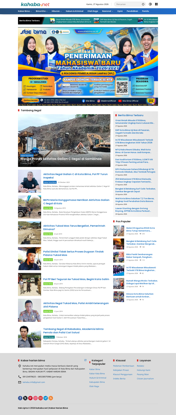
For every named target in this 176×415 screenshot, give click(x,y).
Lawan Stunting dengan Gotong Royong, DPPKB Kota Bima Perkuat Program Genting (132, 210)
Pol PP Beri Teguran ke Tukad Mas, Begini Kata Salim (76, 279)
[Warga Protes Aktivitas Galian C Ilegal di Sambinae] (64, 140)
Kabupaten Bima (97, 382)
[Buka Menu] (156, 4)
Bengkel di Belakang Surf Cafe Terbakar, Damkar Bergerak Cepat (135, 190)
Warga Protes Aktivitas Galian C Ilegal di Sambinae (61, 159)
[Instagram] (35, 398)
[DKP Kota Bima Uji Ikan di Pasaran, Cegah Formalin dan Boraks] (81, 20)
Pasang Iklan (143, 374)
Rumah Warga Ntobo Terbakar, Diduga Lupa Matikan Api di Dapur (142, 282)
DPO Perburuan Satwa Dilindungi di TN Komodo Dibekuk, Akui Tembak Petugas (135, 170)
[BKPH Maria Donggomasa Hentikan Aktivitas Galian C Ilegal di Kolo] (29, 207)
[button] (143, 4)
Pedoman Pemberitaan (123, 365)
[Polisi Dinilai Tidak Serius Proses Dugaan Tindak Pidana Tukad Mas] (29, 258)
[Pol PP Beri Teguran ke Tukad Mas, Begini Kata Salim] (29, 284)
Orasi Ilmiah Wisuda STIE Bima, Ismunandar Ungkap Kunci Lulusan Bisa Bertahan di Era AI (59, 20)
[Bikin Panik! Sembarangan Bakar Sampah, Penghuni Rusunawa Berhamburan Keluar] (118, 257)
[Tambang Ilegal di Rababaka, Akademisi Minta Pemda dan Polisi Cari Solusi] (29, 336)
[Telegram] (45, 398)
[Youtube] (40, 398)
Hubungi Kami (143, 370)
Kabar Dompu (49, 337)
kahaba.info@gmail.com (34, 382)
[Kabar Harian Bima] (35, 4)
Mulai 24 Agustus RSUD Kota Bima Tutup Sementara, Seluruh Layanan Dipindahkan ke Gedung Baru (141, 229)
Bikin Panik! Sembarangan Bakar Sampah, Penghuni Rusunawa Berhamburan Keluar (142, 255)
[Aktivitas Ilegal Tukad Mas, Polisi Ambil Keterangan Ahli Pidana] (29, 310)
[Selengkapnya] (85, 360)
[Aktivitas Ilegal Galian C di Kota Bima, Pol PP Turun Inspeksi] (29, 181)
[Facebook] (20, 398)
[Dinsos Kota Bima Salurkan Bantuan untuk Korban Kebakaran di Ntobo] (118, 296)
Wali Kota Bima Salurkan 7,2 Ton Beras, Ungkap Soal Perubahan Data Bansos (134, 200)
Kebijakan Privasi (121, 370)
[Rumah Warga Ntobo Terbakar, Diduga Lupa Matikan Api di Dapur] (118, 283)
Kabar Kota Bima (27, 155)
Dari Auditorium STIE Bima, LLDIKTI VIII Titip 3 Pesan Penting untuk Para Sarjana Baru (134, 161)
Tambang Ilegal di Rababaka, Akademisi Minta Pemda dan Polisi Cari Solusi (73, 330)
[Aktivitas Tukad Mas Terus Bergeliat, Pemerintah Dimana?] (29, 232)
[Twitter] (25, 398)
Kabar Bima (48, 208)
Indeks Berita (119, 378)
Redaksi (140, 365)
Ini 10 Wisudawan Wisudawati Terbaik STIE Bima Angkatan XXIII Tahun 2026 (146, 20)
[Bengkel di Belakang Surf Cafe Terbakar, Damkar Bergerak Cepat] (118, 243)
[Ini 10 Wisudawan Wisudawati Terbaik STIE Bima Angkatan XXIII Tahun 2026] (125, 20)
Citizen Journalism (145, 378)
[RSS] (51, 398)
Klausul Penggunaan (122, 374)
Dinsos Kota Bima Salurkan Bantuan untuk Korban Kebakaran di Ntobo (139, 295)
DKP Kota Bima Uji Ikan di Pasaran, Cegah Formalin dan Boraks (102, 20)
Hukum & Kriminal (97, 377)
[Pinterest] (30, 398)
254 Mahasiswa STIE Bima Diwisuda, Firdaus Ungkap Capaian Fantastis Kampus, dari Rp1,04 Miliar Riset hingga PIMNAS (135, 180)
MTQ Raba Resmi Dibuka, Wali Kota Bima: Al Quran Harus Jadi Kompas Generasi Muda (133, 151)
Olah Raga (94, 386)
